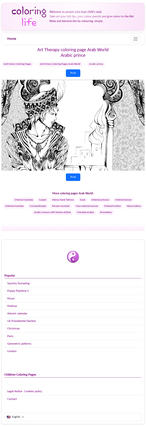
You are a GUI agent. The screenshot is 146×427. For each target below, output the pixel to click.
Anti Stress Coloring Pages (17, 64)
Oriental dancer (123, 200)
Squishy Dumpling (18, 283)
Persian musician (61, 206)
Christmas (13, 328)
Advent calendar (17, 313)
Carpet (42, 200)
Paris (10, 336)
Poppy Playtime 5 (18, 290)
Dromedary (106, 212)
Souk (82, 200)
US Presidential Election (21, 321)
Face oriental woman (87, 206)
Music (11, 298)
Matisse (12, 306)
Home (11, 39)
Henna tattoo (134, 206)
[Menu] (135, 38)
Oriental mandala (24, 200)
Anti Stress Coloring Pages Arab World (60, 64)
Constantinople (38, 206)
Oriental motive (112, 206)
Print (73, 73)
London (12, 351)
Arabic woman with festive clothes (52, 212)
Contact (12, 399)
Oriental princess (100, 200)
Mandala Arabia (85, 212)
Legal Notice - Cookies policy (24, 391)
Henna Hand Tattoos (63, 200)
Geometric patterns (19, 343)
